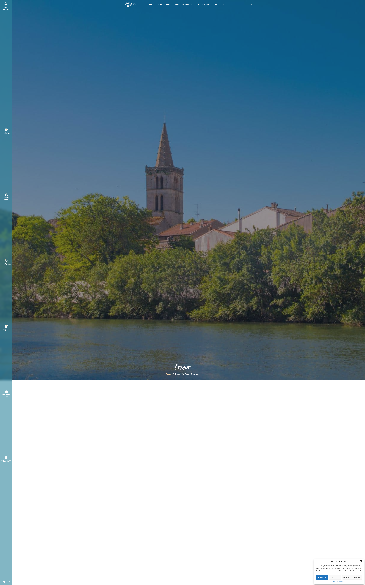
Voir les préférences (352, 577)
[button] (361, 561)
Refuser (335, 577)
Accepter (322, 577)
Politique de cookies (338, 581)
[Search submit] (251, 4)
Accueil (169, 374)
